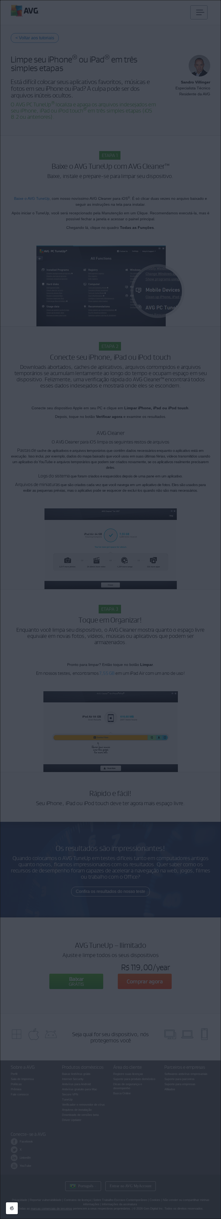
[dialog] (110, 609)
